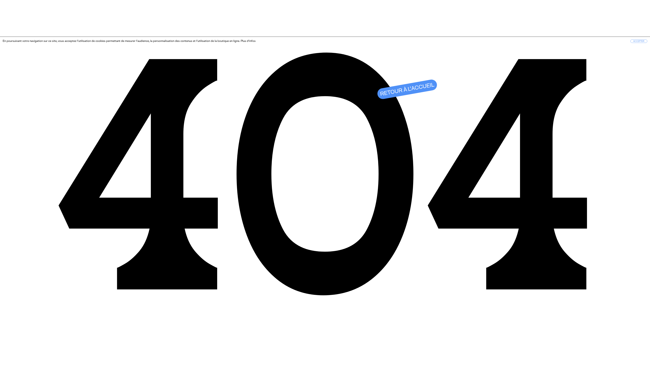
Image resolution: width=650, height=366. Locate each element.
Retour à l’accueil (407, 89)
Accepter (638, 41)
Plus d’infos (248, 41)
